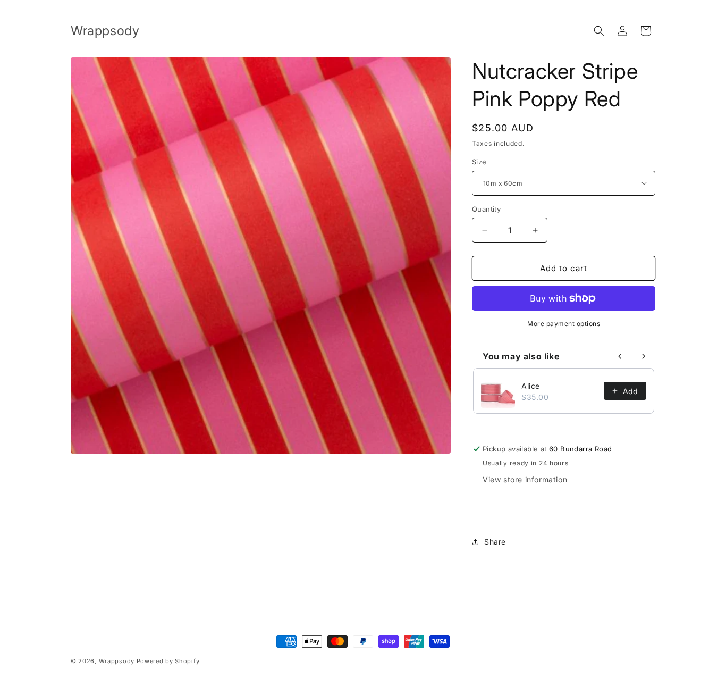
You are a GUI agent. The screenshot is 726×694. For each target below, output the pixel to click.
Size (479, 161)
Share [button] (495, 541)
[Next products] (643, 356)
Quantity (486, 209)
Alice (530, 385)
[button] (599, 31)
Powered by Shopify (168, 661)
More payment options (563, 324)
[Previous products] (620, 356)
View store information (525, 479)
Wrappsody (116, 661)
